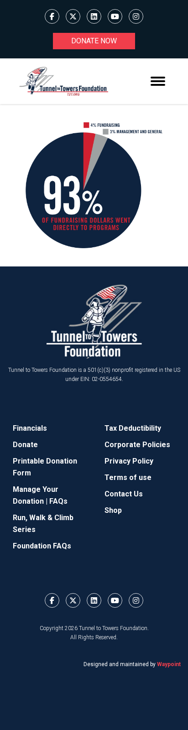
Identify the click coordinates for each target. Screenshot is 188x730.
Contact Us (123, 494)
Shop (113, 510)
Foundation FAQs (42, 546)
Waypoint (169, 664)
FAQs (58, 501)
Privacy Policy (128, 461)
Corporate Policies (137, 444)
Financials (30, 428)
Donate (25, 444)
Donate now (94, 40)
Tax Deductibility (132, 428)
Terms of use (127, 477)
